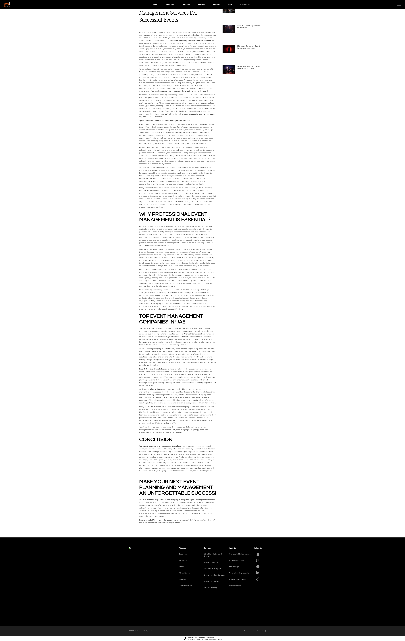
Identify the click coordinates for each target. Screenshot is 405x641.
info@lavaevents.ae (269, 631)
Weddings (234, 567)
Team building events (239, 573)
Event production (212, 581)
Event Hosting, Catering (215, 575)
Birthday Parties (236, 560)
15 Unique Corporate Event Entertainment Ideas (248, 47)
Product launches (237, 579)
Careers (182, 579)
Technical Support (212, 569)
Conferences (235, 586)
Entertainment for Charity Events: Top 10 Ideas (248, 67)
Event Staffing (210, 588)
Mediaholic (138, 631)
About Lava (184, 573)
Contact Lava (185, 586)
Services (183, 554)
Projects (183, 560)
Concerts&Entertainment (240, 554)
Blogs (181, 567)
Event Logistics (211, 562)
